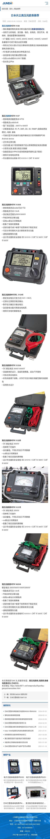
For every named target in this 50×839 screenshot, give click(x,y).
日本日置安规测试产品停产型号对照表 (26, 746)
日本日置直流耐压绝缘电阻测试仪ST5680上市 (26, 727)
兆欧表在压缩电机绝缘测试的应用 (26, 742)
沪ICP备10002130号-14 (21, 835)
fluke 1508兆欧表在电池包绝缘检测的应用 (26, 731)
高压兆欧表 (33, 680)
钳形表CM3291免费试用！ (19, 694)
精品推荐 (17, 9)
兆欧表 (41, 680)
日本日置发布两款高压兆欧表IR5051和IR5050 (26, 711)
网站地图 (34, 835)
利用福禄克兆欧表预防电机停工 (26, 734)
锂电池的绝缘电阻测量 (26, 715)
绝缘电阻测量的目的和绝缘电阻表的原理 (26, 719)
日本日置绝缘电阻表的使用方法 (26, 723)
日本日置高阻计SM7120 (18, 697)
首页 (10, 9)
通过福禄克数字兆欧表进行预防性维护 (26, 738)
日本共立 (15, 683)
